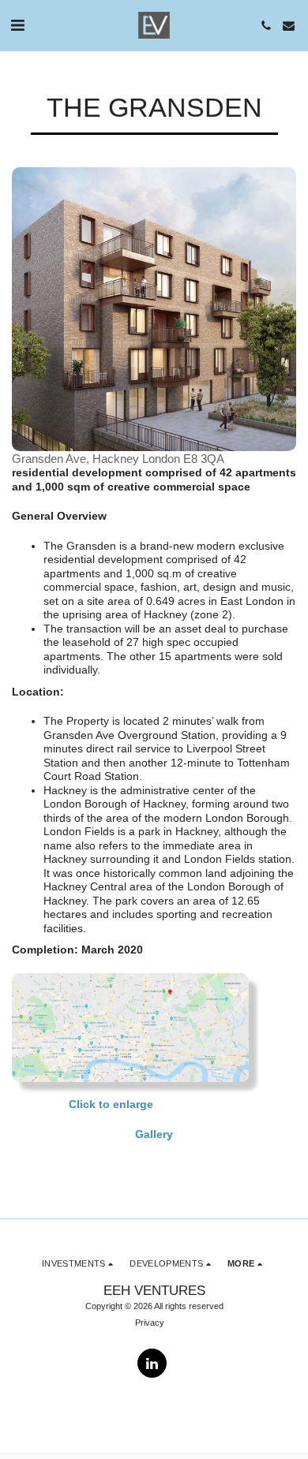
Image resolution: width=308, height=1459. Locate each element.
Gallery (154, 1134)
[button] (17, 25)
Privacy (149, 1322)
